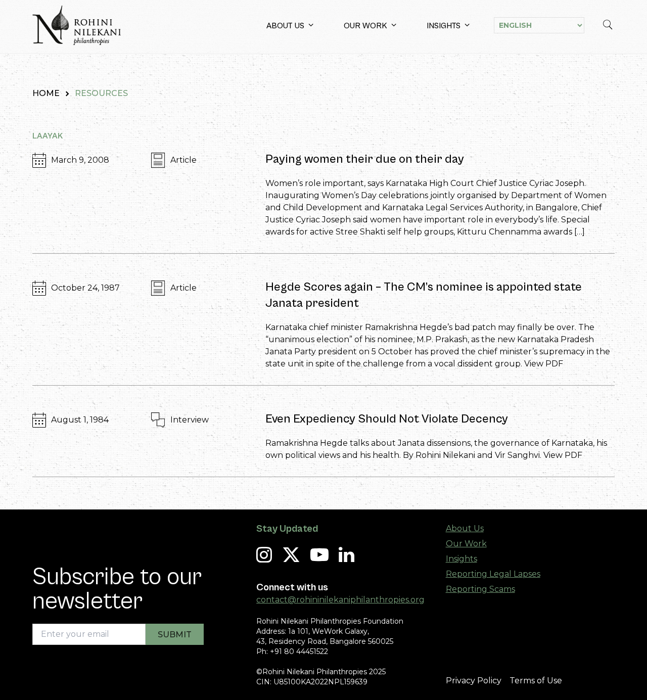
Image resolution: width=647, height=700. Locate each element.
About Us (285, 25)
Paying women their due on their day (364, 159)
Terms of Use (536, 680)
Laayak (47, 136)
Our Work (365, 25)
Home (46, 93)
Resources (101, 93)
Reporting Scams (480, 589)
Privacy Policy (473, 680)
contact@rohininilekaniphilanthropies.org (340, 599)
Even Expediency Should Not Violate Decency (386, 419)
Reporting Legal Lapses (493, 574)
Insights (443, 25)
